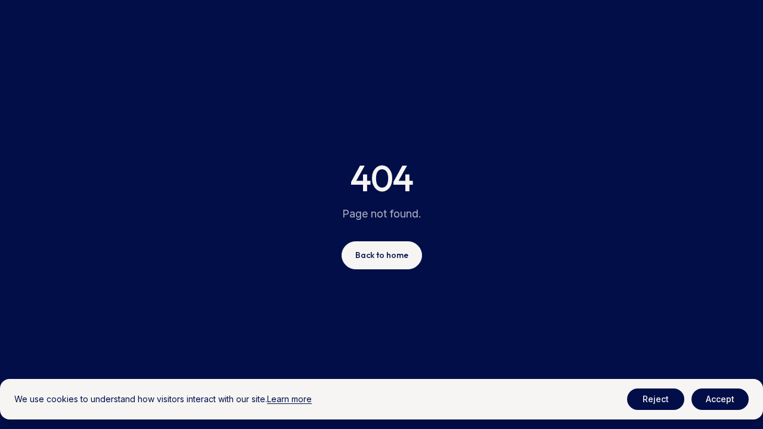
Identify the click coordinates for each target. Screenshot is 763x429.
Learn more (289, 399)
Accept (720, 399)
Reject (656, 399)
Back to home (381, 255)
